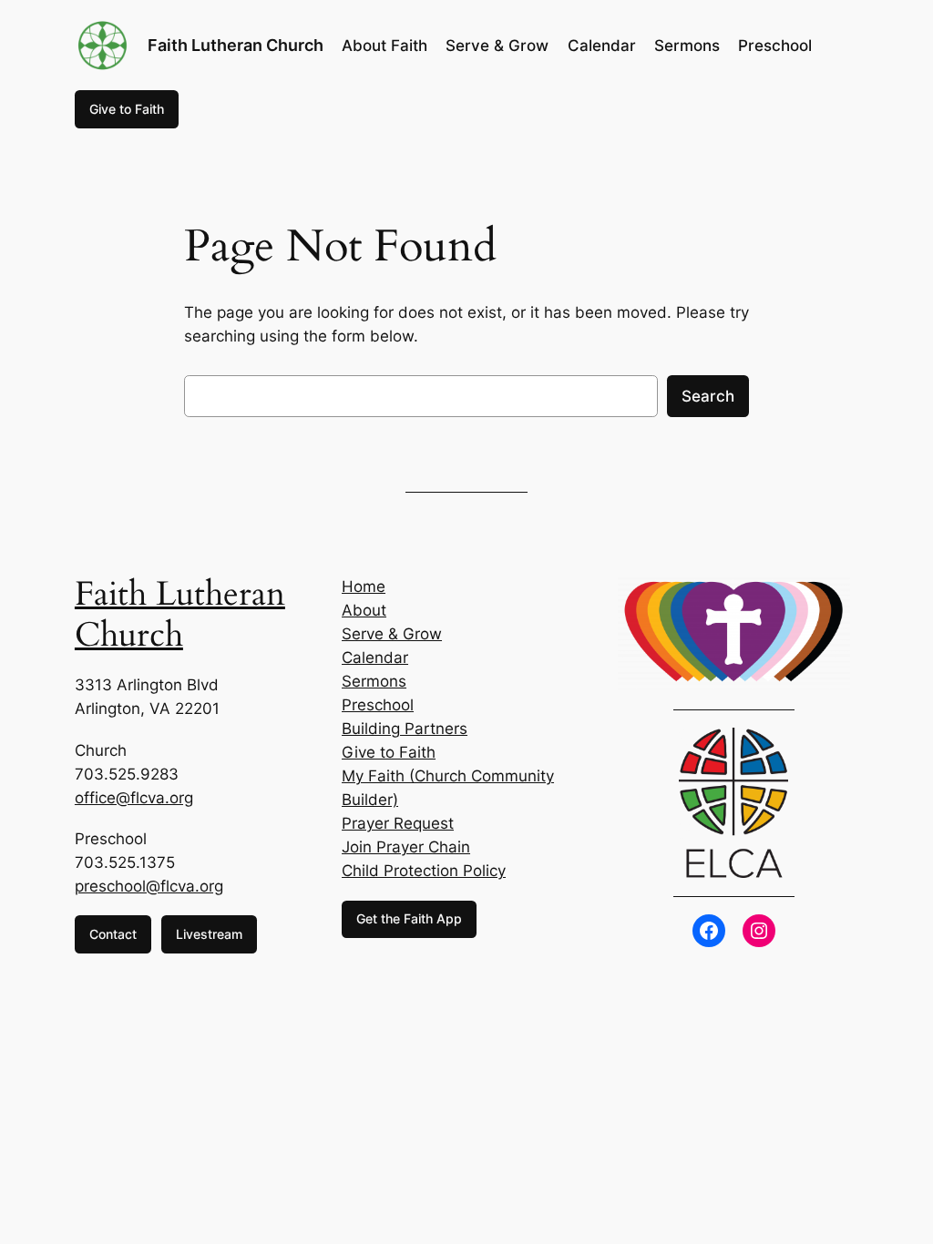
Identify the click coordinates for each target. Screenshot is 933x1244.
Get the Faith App (409, 918)
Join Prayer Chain (406, 847)
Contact (113, 934)
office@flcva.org (134, 798)
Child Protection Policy (424, 871)
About (364, 610)
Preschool (378, 705)
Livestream (209, 934)
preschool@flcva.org (149, 886)
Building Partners (404, 728)
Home (363, 586)
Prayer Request (398, 823)
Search (708, 396)
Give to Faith (126, 109)
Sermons (374, 681)
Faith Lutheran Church (235, 45)
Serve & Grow (392, 634)
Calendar (375, 657)
